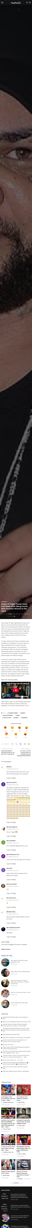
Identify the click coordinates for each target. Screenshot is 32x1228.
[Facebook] (7, 616)
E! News (27, 705)
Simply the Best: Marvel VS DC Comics (8, 1172)
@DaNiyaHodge (11, 911)
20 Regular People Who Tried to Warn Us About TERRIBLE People (23, 1121)
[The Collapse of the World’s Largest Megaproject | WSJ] (5, 962)
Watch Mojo (21, 1102)
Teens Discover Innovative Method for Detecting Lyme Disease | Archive (20, 1216)
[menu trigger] (2, 2)
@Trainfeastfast (11, 898)
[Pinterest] (11, 616)
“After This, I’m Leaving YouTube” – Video (20, 992)
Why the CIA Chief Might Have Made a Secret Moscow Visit (17, 1021)
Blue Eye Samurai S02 (8, 1044)
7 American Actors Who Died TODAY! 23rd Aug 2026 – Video (8, 1148)
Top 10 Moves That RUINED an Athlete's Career (22, 1098)
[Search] (30, 2)
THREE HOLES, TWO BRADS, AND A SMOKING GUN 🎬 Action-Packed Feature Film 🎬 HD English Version (15, 1063)
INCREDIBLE (5, 1094)
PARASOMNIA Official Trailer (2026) (11, 1034)
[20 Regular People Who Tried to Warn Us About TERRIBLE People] (24, 1113)
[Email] (14, 616)
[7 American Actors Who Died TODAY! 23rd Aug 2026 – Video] (8, 1139)
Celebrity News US (8, 1152)
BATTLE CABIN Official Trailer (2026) (19, 1003)
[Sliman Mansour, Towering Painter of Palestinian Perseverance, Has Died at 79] (5, 1207)
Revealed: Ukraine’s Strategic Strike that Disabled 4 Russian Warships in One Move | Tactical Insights (15, 1025)
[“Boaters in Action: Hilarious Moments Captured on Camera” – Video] (24, 1164)
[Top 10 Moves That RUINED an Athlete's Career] (24, 1089)
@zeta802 (9, 868)
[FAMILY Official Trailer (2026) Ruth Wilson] (5, 973)
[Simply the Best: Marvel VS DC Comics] (8, 1164)
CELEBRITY (4, 601)
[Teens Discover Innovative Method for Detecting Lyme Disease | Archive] (5, 1218)
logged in (12, 944)
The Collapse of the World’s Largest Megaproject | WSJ (19, 961)
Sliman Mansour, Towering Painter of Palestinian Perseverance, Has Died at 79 (20, 1206)
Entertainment (8, 715)
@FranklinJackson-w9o (13, 854)
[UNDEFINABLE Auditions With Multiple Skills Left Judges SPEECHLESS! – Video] (24, 1139)
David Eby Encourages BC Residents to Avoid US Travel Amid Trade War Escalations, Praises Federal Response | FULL (16, 1030)
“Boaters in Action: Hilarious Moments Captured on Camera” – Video (23, 1174)
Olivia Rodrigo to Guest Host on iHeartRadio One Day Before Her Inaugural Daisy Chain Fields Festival (19, 1196)
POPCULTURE (7, 717)
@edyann (9, 766)
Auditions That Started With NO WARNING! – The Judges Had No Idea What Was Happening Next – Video (8, 1123)
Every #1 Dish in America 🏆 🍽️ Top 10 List (13, 1060)
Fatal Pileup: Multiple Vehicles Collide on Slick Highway (16, 1071)
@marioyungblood (12, 827)
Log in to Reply (11, 778)
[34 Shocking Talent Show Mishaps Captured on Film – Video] (8, 1089)
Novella (20, 1178)
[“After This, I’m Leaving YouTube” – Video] (5, 993)
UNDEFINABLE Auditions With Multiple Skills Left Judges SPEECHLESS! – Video (23, 1149)
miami (18, 715)
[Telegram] (13, 616)
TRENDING (24, 717)
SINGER (16, 717)
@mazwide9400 (11, 840)
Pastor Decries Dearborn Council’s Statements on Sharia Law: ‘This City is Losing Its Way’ (20, 982)
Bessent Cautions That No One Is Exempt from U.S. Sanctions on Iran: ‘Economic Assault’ (15, 1040)
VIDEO (11, 1094)
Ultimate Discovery (8, 1102)
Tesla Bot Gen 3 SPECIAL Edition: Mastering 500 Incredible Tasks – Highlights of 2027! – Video (17, 1052)
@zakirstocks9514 (12, 782)
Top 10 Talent (7, 1129)
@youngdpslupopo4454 (13, 927)
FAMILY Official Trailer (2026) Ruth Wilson (20, 971)
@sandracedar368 (12, 884)
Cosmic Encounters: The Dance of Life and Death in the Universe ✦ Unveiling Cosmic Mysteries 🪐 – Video (16, 1056)
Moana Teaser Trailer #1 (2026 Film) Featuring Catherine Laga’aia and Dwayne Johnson (16, 1047)
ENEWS (23, 713)
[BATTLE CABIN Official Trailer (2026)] (5, 1004)
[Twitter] (9, 616)
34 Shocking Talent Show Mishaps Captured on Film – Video (8, 1098)
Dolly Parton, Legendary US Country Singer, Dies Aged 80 (16, 1037)
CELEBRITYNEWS (13, 713)
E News (10, 614)
